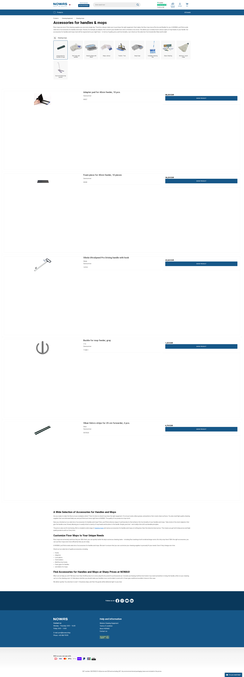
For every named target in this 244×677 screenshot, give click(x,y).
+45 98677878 (63, 635)
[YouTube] (127, 601)
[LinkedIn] (132, 601)
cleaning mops (99, 528)
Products (60, 12)
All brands (187, 12)
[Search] (138, 4)
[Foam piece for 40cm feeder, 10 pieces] (42, 212)
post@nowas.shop (64, 633)
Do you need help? (235, 675)
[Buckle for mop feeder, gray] (42, 378)
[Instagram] (122, 601)
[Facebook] (117, 601)
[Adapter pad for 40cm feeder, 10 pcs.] (42, 129)
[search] (117, 4)
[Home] (60, 5)
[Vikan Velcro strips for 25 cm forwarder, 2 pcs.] (42, 460)
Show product (201, 98)
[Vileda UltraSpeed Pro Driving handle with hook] (42, 295)
